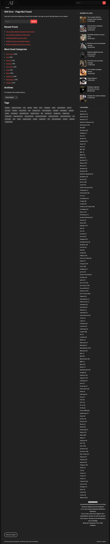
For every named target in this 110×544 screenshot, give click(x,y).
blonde (35, 107)
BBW (81, 155)
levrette (7, 113)
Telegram (82, 465)
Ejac (81, 228)
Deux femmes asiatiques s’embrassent (18, 35)
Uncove (82, 484)
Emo (81, 231)
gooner (82, 272)
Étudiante (82, 244)
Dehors (82, 212)
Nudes (82, 367)
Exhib (81, 250)
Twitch (82, 478)
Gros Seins (9, 67)
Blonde (82, 166)
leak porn (71, 110)
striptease (72, 119)
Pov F (81, 405)
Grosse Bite (83, 288)
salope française (27, 119)
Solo (7, 57)
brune (40, 107)
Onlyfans (82, 375)
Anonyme (82, 130)
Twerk (81, 476)
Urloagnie (82, 487)
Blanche (82, 163)
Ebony (53, 107)
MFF (81, 353)
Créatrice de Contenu (86, 206)
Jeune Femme (22, 110)
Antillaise (82, 133)
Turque (82, 473)
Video (81, 489)
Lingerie (82, 332)
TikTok (82, 468)
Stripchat (82, 457)
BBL (81, 152)
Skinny (82, 435)
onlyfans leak (66, 113)
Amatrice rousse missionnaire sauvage (18, 41)
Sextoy (82, 432)
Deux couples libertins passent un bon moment (20, 32)
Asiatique (82, 141)
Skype (81, 438)
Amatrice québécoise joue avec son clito (18, 44)
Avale (81, 144)
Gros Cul (8, 60)
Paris (81, 383)
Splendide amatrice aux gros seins (16, 38)
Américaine (9, 76)
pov (73, 116)
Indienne (82, 296)
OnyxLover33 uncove (65, 116)
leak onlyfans (63, 110)
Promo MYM (83, 410)
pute (14, 119)
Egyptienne (83, 225)
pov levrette (8, 119)
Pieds (81, 391)
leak (29, 110)
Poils (81, 399)
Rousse (82, 421)
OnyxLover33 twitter (53, 116)
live (81, 334)
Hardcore (9, 83)
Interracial (83, 307)
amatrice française (16, 107)
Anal (81, 127)
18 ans (82, 111)
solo (49, 119)
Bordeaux (82, 168)
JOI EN (82, 318)
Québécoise (83, 413)
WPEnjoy (36, 541)
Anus (81, 136)
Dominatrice (83, 214)
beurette (30, 107)
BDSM (81, 157)
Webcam (82, 497)
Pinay (81, 397)
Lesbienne (83, 323)
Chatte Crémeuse (85, 187)
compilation (47, 107)
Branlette (82, 171)
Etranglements (84, 242)
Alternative (83, 117)
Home (7, 7)
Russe (81, 424)
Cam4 (81, 185)
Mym (81, 364)
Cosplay (82, 201)
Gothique (82, 277)
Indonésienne (83, 299)
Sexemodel (83, 429)
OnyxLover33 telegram (41, 116)
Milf (42, 113)
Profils (82, 408)
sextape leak (42, 119)
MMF (81, 361)
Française (82, 264)
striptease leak (8, 122)
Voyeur (82, 495)
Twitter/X (82, 481)
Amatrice (7, 107)
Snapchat (82, 440)
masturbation (14, 113)
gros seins (7, 110)
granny (82, 280)
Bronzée (82, 179)
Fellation (82, 255)
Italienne (82, 310)
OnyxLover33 (8, 116)
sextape (35, 119)
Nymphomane (84, 370)
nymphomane (57, 113)
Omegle (82, 372)
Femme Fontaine (84, 258)
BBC (81, 149)
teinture (82, 462)
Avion (81, 147)
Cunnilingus (83, 209)
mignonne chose (35, 113)
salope (19, 119)
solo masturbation (56, 119)
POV (81, 402)
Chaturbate (83, 190)
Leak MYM (55, 110)
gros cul (69, 107)
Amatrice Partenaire (85, 122)
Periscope (83, 386)
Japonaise (83, 312)
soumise (65, 119)
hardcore (15, 110)
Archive (82, 138)
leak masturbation (46, 110)
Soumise (9, 64)
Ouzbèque (83, 380)
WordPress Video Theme (26, 541)
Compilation (83, 198)
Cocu (81, 195)
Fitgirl (81, 261)
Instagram (83, 304)
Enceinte (82, 234)
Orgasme (82, 378)
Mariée (82, 340)
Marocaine (83, 342)
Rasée (81, 416)
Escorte (82, 236)
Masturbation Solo (24, 113)
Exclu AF (82, 247)
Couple (82, 204)
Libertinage (83, 329)
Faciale (82, 253)
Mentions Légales (11, 534)
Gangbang (83, 269)
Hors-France (10, 54)
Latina (81, 321)
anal (24, 107)
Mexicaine (83, 351)
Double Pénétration (85, 217)
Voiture (82, 492)
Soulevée (82, 448)
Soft (81, 443)
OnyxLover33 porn (29, 116)
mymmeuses (48, 113)
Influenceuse (83, 302)
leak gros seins (36, 110)
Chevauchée (83, 193)
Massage (82, 345)
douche (82, 220)
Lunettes (82, 337)
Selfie (81, 427)
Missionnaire (83, 359)
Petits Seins (83, 389)
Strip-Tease (83, 454)
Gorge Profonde (61, 107)
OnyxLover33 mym (18, 116)
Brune (8, 73)
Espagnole (83, 239)
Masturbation (10, 79)
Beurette (82, 160)
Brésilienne (83, 176)
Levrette (82, 326)
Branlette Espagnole (85, 174)
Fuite (7, 70)
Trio (81, 470)
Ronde (82, 419)
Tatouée (82, 459)
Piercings (82, 394)
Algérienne (83, 114)
